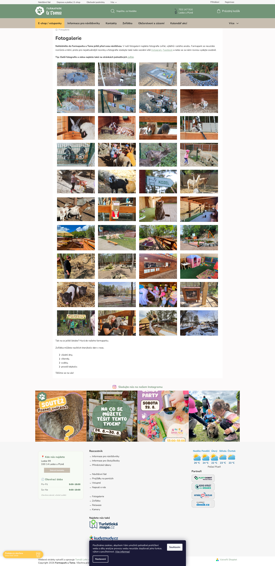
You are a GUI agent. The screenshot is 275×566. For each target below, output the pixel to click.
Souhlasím (174, 547)
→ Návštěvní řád (97, 474)
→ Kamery (94, 509)
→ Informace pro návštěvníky (104, 456)
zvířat (131, 57)
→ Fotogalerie (96, 496)
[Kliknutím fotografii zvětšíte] (76, 74)
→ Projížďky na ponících (101, 478)
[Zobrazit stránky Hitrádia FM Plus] (203, 496)
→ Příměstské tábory (100, 465)
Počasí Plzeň (214, 466)
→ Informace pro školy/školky (104, 460)
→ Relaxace (95, 505)
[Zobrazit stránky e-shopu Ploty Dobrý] (203, 478)
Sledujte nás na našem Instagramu (140, 387)
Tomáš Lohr (81, 559)
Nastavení (100, 559)
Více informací (122, 551)
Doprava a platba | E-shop (68, 2)
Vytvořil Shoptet (228, 559)
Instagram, (156, 50)
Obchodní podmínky (96, 2)
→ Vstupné (95, 482)
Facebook (168, 50)
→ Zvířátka (94, 500)
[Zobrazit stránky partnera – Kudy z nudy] (103, 539)
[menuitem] (49, 23)
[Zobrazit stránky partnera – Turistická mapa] (103, 525)
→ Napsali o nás (97, 487)
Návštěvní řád (44, 2)
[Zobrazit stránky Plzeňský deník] (203, 504)
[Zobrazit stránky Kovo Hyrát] (203, 488)
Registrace (229, 2)
